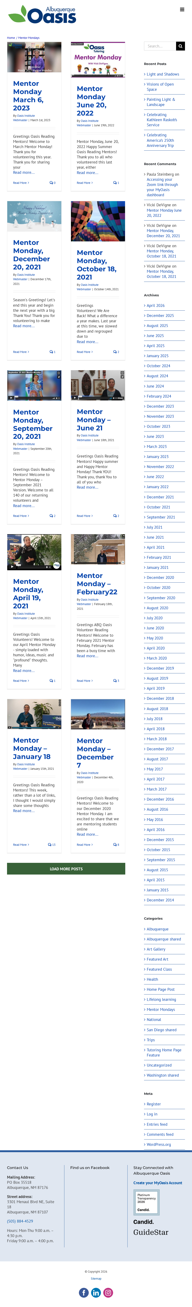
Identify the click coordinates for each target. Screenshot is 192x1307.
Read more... (24, 172)
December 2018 (160, 698)
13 (53, 845)
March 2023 (157, 446)
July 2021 (154, 527)
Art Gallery (156, 949)
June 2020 (155, 628)
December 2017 (160, 749)
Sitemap (96, 1279)
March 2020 (157, 658)
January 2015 (158, 890)
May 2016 (155, 819)
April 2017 (156, 779)
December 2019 (160, 668)
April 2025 (156, 345)
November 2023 (160, 416)
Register (154, 1104)
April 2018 (156, 728)
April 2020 (156, 648)
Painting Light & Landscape (161, 102)
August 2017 (157, 759)
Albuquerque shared (164, 939)
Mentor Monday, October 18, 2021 (97, 264)
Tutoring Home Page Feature (164, 1052)
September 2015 (161, 859)
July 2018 (154, 718)
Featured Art (157, 959)
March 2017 (157, 789)
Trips (151, 1039)
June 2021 (155, 537)
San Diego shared (162, 1029)
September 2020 (161, 597)
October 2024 (158, 365)
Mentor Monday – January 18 (32, 748)
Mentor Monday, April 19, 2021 (28, 593)
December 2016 (160, 799)
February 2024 (159, 396)
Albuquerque (158, 929)
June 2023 (155, 436)
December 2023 (160, 406)
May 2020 (155, 638)
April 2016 (156, 829)
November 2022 (160, 466)
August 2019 (157, 678)
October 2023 (158, 426)
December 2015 (160, 839)
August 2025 (157, 325)
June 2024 (155, 386)
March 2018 (157, 738)
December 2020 (160, 577)
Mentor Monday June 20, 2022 (92, 100)
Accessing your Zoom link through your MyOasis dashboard (162, 187)
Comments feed (160, 1134)
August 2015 (157, 869)
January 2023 (158, 456)
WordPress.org (159, 1144)
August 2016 (157, 809)
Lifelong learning (161, 999)
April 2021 (156, 547)
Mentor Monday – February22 (97, 583)
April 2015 (156, 879)
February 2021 (159, 557)
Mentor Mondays (161, 1009)
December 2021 (160, 497)
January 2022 (158, 486)
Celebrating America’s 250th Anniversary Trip (160, 140)
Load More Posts (66, 868)
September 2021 (161, 517)
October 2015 (158, 849)
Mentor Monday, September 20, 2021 (33, 424)
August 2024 (157, 375)
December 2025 (160, 315)
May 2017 (155, 769)
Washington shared (163, 1075)
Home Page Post (161, 989)
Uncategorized (159, 1065)
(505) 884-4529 (20, 1221)
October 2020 (158, 587)
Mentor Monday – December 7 (95, 753)
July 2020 (154, 618)
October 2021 (158, 507)
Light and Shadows (163, 74)
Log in (152, 1114)
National (154, 1019)
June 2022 (155, 476)
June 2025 (155, 335)
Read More (20, 183)
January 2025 (158, 355)
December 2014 (160, 900)
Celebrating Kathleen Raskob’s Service (162, 119)
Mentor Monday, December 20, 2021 (31, 254)
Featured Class (159, 969)
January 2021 (158, 567)
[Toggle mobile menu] (182, 9)
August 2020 (157, 607)
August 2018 (157, 708)
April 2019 (156, 688)
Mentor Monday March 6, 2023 (28, 95)
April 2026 (156, 305)
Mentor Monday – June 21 (94, 419)
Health (152, 979)
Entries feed (157, 1124)
